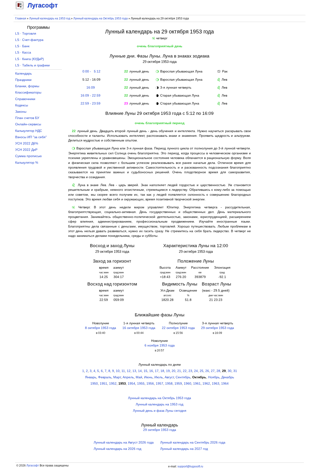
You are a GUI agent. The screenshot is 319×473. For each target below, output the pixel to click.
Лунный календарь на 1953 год (49, 18)
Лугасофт (32, 465)
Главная (20, 18)
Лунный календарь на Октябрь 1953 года (100, 18)
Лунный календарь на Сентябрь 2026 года (192, 442)
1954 (131, 383)
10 (118, 371)
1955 (141, 383)
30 (229, 371)
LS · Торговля (25, 33)
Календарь (23, 73)
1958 (169, 383)
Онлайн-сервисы (28, 124)
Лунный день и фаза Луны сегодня (159, 410)
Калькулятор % (26, 162)
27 (213, 371)
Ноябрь (214, 377)
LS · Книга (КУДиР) (29, 59)
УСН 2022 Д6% (26, 143)
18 (162, 371)
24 (196, 371)
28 (218, 371)
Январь (90, 377)
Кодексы (21, 105)
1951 (103, 383)
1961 (197, 383)
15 (145, 371)
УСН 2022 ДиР (26, 150)
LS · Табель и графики (32, 65)
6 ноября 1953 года (160, 345)
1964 (225, 383)
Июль (158, 377)
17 (157, 371)
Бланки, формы (27, 86)
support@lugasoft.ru (190, 466)
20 (173, 371)
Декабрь (227, 377)
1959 (178, 383)
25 (201, 371)
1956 (150, 383)
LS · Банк (22, 46)
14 (140, 371)
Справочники (25, 99)
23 (190, 371)
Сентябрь (183, 377)
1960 (187, 383)
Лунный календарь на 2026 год (117, 449)
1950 (94, 383)
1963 (215, 383)
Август (169, 377)
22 (185, 371)
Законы (20, 111)
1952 (113, 383)
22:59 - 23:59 (90, 103)
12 (129, 371)
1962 (206, 383)
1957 (159, 383)
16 (151, 371)
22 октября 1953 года (178, 328)
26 (207, 371)
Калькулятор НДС (28, 131)
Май (139, 377)
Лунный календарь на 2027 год (184, 449)
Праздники (23, 80)
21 (179, 371)
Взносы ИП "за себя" (31, 137)
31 (235, 371)
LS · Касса (23, 52)
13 (134, 371)
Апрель (128, 377)
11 (123, 371)
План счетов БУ (27, 118)
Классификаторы (28, 92)
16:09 (90, 87)
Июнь (148, 377)
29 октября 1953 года (217, 328)
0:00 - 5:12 (90, 71)
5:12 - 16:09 (90, 79)
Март (117, 377)
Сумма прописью (28, 156)
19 (168, 371)
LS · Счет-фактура (29, 40)
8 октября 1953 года (100, 328)
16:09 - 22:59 (90, 95)
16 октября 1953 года (138, 328)
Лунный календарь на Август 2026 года (124, 442)
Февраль (104, 377)
